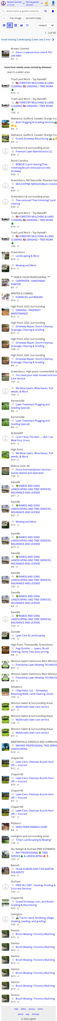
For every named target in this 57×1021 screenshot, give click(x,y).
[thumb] (10, 25)
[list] (4, 25)
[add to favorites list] (13, 52)
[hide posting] (17, 59)
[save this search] (53, 11)
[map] (27, 25)
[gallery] (21, 25)
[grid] (16, 25)
